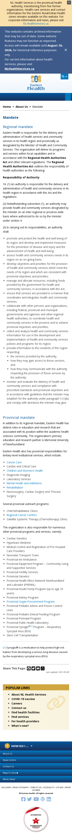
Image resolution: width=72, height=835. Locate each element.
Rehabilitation (15, 487)
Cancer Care (14, 462)
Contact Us (8, 766)
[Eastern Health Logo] (36, 89)
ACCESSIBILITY (48, 787)
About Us (7, 753)
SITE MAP (59, 787)
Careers (17, 703)
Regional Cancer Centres (22, 515)
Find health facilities (26, 712)
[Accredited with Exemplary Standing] (36, 819)
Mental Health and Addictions (24, 483)
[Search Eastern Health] (64, 76)
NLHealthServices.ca (35, 23)
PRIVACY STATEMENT (20, 787)
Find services (20, 717)
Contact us (19, 708)
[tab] (36, 754)
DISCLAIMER (6, 787)
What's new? (20, 726)
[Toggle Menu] (68, 97)
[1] (31, 626)
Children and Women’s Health (25, 470)
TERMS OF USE (35, 787)
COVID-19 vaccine (23, 699)
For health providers (25, 721)
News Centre (9, 759)
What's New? (9, 779)
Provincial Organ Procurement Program (31, 601)
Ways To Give (10, 772)
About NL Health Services (29, 694)
